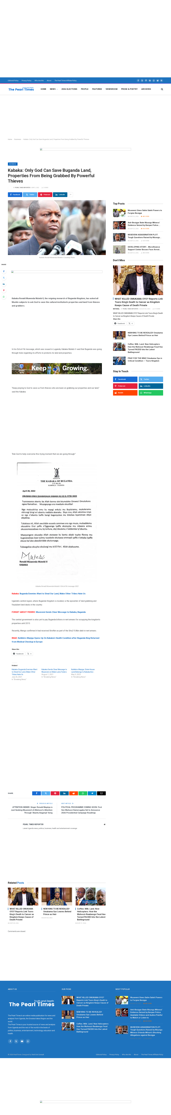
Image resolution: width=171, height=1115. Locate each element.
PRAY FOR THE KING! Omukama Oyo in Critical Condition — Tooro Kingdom (145, 359)
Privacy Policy (26, 80)
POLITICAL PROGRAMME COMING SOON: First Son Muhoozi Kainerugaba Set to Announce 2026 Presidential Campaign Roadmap (81, 810)
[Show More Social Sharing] (70, 194)
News (53, 89)
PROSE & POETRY (129, 89)
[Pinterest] (3, 290)
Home (43, 89)
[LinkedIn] (3, 283)
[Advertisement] (75, 17)
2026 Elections (69, 89)
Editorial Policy (13, 80)
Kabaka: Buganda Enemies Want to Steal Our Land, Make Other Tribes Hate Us (24, 671)
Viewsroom (111, 89)
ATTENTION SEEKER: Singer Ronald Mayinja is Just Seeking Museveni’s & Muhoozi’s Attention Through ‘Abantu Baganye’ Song (31, 810)
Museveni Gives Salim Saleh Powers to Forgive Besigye (145, 211)
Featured (97, 89)
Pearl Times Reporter (22, 187)
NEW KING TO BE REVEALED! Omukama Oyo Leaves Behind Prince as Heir (57, 911)
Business (17, 139)
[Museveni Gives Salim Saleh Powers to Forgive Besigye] (119, 213)
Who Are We (39, 80)
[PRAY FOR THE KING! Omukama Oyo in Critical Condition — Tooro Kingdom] (119, 361)
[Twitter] (3, 277)
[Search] (161, 89)
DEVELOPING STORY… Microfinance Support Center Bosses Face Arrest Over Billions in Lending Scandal (144, 248)
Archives (146, 89)
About (49, 80)
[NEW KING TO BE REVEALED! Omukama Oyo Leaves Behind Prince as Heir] (57, 897)
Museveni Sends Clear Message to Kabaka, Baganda (49, 612)
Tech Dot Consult (38, 1054)
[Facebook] (3, 271)
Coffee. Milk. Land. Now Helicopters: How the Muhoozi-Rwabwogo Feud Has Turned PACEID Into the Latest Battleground (91, 914)
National (116, 309)
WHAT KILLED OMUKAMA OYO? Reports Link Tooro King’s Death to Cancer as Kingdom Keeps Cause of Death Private (22, 914)
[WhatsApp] (3, 296)
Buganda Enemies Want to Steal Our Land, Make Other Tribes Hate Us (49, 593)
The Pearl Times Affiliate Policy (65, 80)
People (84, 89)
